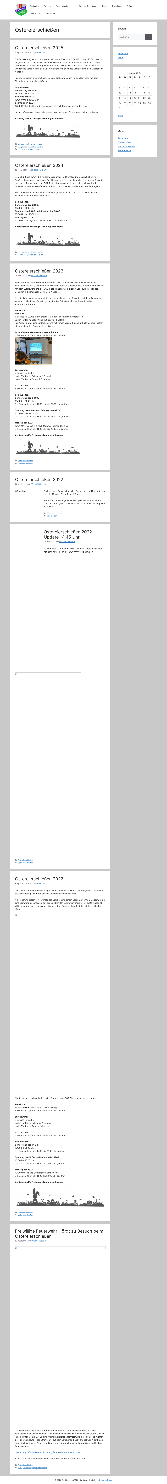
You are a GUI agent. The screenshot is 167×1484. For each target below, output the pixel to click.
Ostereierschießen (35, 144)
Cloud (120, 58)
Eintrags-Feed (125, 142)
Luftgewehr (22, 144)
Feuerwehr (27, 1468)
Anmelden (123, 53)
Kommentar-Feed (126, 146)
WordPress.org (125, 150)
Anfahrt (130, 6)
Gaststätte (34, 6)
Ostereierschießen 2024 (39, 165)
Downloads (117, 6)
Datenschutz (35, 13)
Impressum (50, 13)
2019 (20, 1468)
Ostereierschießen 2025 (39, 47)
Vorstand (47, 6)
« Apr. (120, 115)
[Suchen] (148, 37)
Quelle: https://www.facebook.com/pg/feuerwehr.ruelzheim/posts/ (47, 1452)
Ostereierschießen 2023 (39, 270)
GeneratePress (105, 1480)
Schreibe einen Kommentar (29, 149)
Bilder (104, 6)
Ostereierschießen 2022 (39, 479)
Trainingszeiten (63, 6)
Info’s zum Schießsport (87, 6)
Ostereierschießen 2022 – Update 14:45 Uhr (69, 534)
